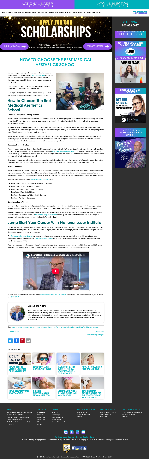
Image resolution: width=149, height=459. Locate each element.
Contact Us (10, 424)
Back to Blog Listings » (95, 335)
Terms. (137, 33)
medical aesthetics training (73, 327)
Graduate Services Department (63, 151)
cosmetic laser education (38, 327)
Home (4, 13)
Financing (49, 13)
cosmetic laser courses (20, 327)
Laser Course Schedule (14, 419)
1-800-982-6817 (15, 297)
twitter (10, 340)
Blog (75, 13)
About (10, 13)
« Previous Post (13, 331)
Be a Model (59, 13)
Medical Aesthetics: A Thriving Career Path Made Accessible (67, 392)
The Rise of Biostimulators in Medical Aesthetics (41, 392)
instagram (145, 12)
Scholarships (56, 415)
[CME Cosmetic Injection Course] (111, 4)
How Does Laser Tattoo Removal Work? (19, 391)
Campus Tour (97, 13)
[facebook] (79, 448)
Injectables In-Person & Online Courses (19, 412)
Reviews (41, 13)
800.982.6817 (130, 25)
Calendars (26, 13)
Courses (17, 13)
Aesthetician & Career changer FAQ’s (19, 422)
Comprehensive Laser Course (22, 236)
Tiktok (138, 12)
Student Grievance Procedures (61, 422)
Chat (89, 13)
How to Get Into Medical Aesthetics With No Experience (17, 368)
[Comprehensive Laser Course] (37, 4)
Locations (40, 415)
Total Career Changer (91, 327)
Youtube (134, 12)
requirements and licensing (40, 179)
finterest (22, 340)
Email (28, 340)
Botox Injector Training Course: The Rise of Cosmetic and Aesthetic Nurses (91, 394)
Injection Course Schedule (15, 415)
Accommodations (57, 417)
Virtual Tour (41, 419)
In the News (41, 412)
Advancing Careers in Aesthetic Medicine (92, 367)
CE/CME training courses (44, 238)
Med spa (68, 13)
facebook (16, 340)
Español (40, 424)
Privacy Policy (129, 33)
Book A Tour (41, 417)
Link (28, 34)
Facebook (142, 12)
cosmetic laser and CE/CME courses (53, 294)
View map (80, 416)
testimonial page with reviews (46, 215)
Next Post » (100, 331)
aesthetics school (38, 75)
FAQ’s (34, 13)
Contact (81, 13)
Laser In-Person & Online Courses (18, 417)
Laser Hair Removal (55, 327)
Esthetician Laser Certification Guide (42, 367)
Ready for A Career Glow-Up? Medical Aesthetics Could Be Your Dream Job (66, 370)
